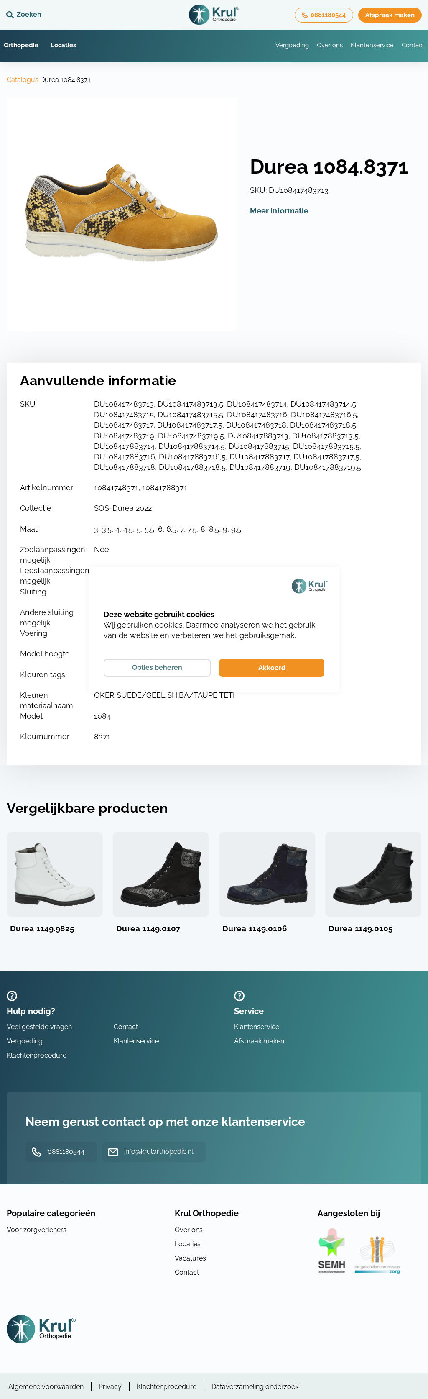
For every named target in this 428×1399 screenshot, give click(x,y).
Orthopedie (21, 45)
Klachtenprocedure (36, 1055)
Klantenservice (372, 45)
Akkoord (271, 668)
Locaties (63, 45)
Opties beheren (157, 667)
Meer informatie (279, 210)
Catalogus (22, 80)
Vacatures (190, 1258)
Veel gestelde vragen (39, 1027)
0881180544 (328, 15)
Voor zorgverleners (36, 1230)
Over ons (330, 45)
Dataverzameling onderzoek (254, 1387)
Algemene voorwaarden (46, 1387)
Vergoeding (292, 45)
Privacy (110, 1387)
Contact (413, 45)
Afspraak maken (390, 15)
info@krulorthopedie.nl (158, 1152)
